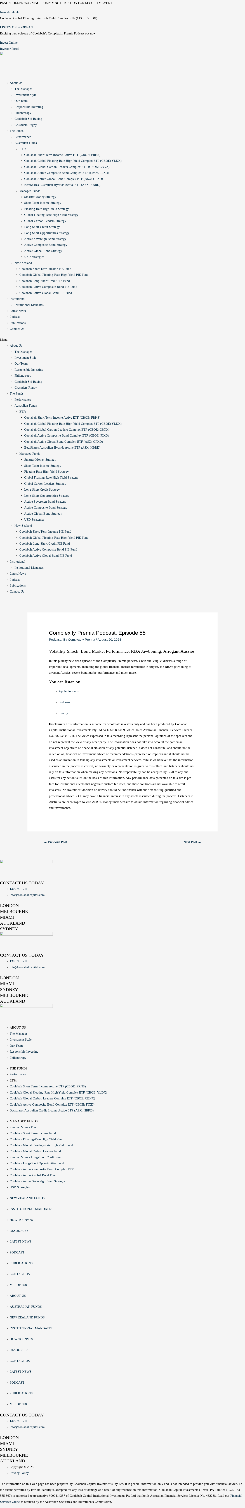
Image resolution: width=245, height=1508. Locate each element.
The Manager (23, 88)
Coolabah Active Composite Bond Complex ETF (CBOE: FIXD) (66, 172)
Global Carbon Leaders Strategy (45, 221)
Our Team (21, 100)
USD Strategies (34, 256)
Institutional (17, 298)
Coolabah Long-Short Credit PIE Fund (44, 281)
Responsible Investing (29, 107)
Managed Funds (29, 191)
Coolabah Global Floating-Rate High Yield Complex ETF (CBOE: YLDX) (73, 160)
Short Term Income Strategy (42, 202)
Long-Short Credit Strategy (42, 227)
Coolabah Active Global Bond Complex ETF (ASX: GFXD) (63, 179)
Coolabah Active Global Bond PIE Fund (45, 293)
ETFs (22, 149)
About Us (16, 83)
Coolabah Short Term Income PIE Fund (45, 269)
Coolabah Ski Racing (28, 118)
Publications (18, 323)
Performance (23, 137)
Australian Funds (26, 142)
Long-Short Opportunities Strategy (46, 233)
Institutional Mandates (29, 305)
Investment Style (25, 95)
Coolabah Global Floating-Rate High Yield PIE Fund (53, 274)
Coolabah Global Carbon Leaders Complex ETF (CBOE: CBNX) (67, 167)
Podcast (15, 316)
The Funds (16, 130)
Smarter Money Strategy (40, 197)
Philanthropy (23, 113)
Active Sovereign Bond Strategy (45, 239)
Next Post (192, 842)
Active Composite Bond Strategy (45, 244)
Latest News (18, 311)
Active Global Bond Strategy (43, 251)
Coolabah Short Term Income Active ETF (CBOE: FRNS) (62, 155)
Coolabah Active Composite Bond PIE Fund (48, 286)
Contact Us (17, 328)
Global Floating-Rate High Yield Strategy (51, 214)
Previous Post (55, 842)
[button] (122, 340)
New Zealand (23, 263)
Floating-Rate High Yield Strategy (46, 209)
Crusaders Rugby (26, 125)
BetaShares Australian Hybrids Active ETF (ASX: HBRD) (62, 185)
